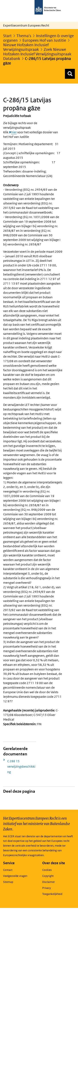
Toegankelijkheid (52, 894)
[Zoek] (70, 74)
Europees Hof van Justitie (44, 40)
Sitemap (8, 882)
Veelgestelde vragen (15, 876)
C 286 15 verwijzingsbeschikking (21, 766)
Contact (7, 870)
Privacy (46, 888)
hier (14, 132)
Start (7, 35)
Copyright (48, 876)
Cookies (47, 870)
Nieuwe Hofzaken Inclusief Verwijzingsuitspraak (26, 47)
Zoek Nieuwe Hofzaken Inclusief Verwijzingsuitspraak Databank (37, 54)
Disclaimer (48, 882)
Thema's (23, 35)
